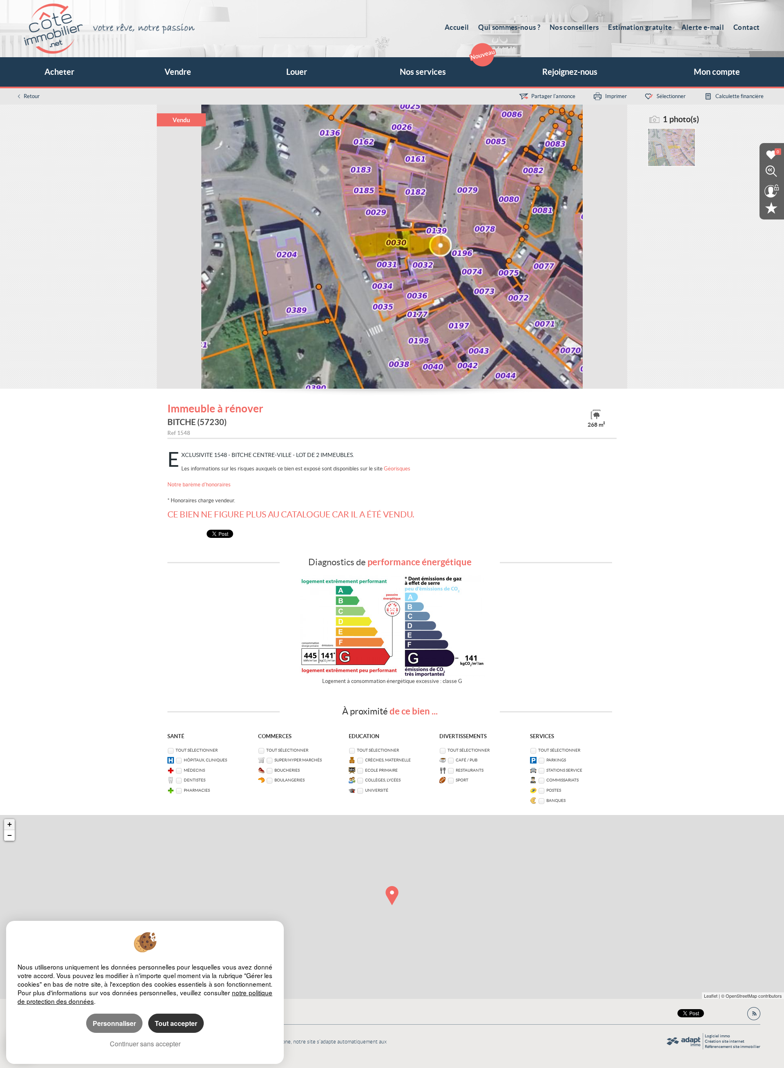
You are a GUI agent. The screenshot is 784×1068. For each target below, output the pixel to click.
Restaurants (469, 770)
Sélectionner (671, 96)
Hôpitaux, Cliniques (205, 760)
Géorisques (397, 469)
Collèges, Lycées (383, 780)
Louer (296, 71)
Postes (553, 790)
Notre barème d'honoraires (199, 484)
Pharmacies (197, 790)
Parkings (556, 760)
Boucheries (287, 770)
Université (376, 790)
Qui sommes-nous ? (509, 27)
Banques (556, 800)
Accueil (457, 27)
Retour (32, 96)
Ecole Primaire (381, 770)
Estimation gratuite (640, 27)
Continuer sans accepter (145, 1043)
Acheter (59, 71)
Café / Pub (466, 760)
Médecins (194, 770)
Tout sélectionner (197, 750)
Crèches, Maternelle (388, 760)
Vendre (178, 71)
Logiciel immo (717, 1036)
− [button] (9, 835)
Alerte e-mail (703, 27)
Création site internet (724, 1041)
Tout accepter (176, 1023)
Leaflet (710, 995)
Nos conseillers (574, 27)
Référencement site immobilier (732, 1046)
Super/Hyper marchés (298, 760)
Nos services (423, 71)
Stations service (564, 770)
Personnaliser (114, 1023)
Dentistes (194, 780)
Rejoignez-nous (569, 71)
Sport (462, 780)
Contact (746, 27)
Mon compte (717, 71)
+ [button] (9, 824)
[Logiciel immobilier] (683, 1041)
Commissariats (562, 780)
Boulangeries (289, 780)
